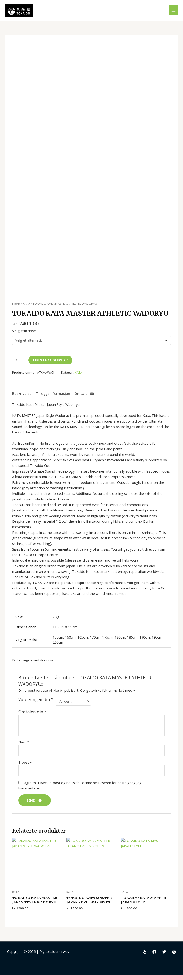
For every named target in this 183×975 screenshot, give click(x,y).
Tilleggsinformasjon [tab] (53, 393)
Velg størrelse (24, 330)
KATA (26, 303)
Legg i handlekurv (50, 360)
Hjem (16, 303)
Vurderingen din (36, 699)
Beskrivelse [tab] (21, 393)
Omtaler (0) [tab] (84, 393)
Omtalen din (32, 712)
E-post (25, 762)
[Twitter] (164, 952)
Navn (23, 742)
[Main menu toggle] (173, 10)
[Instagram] (174, 952)
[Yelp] (145, 952)
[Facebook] (154, 952)
